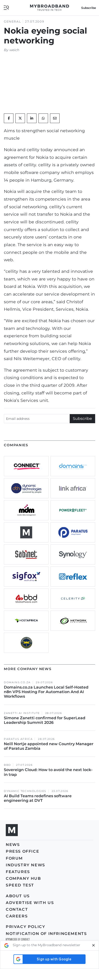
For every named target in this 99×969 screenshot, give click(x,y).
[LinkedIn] (32, 118)
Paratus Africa (18, 739)
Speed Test (20, 885)
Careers (17, 916)
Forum (14, 858)
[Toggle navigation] (6, 7)
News (13, 844)
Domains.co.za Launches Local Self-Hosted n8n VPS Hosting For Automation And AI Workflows (46, 692)
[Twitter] (20, 118)
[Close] (93, 945)
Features (18, 871)
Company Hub (23, 878)
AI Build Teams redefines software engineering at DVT (38, 798)
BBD (7, 765)
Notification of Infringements (46, 933)
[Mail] (55, 118)
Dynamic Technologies (25, 791)
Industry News (25, 865)
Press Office (22, 851)
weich (14, 50)
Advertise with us (30, 902)
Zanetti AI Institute (22, 713)
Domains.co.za (17, 682)
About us (18, 896)
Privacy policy (25, 926)
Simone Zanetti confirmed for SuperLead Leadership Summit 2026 (44, 720)
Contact (17, 909)
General (12, 21)
